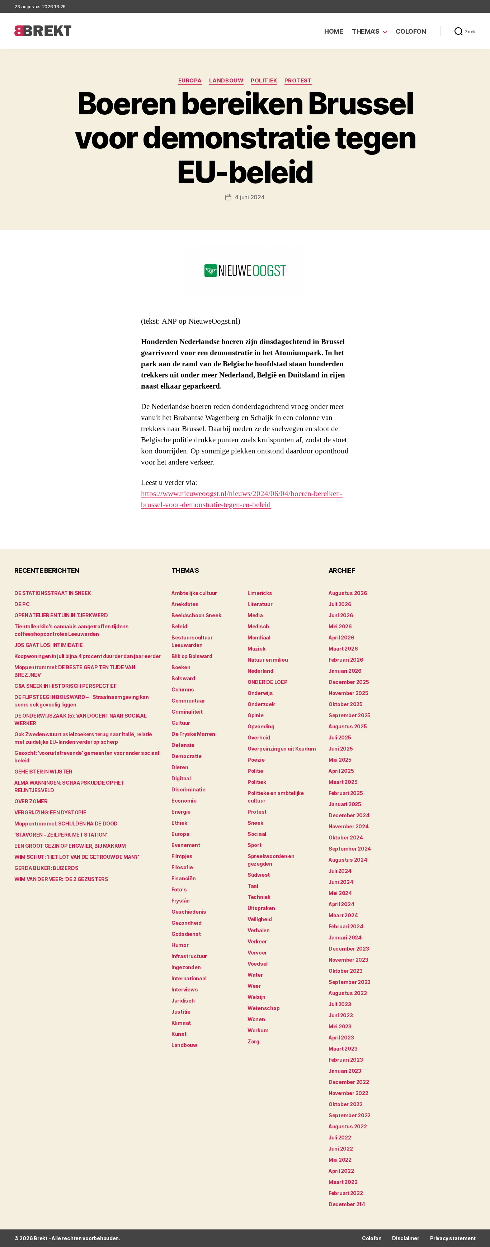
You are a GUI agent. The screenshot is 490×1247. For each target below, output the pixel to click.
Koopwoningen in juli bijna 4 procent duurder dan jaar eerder (87, 656)
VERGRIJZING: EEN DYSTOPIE (50, 812)
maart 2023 (343, 1049)
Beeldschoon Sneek (196, 615)
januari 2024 (345, 937)
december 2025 (349, 682)
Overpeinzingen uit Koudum (282, 749)
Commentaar (188, 701)
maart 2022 (343, 1182)
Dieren (179, 767)
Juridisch (183, 1001)
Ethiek (179, 823)
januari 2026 (345, 671)
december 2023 (349, 949)
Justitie (180, 1012)
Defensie (182, 745)
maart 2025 (343, 782)
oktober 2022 (346, 1104)
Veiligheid (260, 919)
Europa (190, 80)
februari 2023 (346, 1060)
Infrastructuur (189, 956)
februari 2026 (346, 660)
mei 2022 (340, 1160)
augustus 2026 (348, 593)
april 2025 (341, 771)
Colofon (411, 31)
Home (333, 31)
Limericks (260, 593)
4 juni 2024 (249, 197)
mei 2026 (340, 626)
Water (255, 975)
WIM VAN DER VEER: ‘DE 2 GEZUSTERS (61, 879)
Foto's (179, 889)
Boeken (180, 667)
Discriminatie (188, 789)
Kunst (179, 1034)
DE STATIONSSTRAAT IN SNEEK (52, 593)
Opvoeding (261, 726)
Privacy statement (453, 1238)
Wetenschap (263, 1008)
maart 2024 (343, 915)
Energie (180, 812)
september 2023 (350, 982)
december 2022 (349, 1082)
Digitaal (181, 778)
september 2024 (350, 849)
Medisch (258, 626)
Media (255, 615)
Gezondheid (186, 923)
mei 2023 (340, 1026)
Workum (258, 1030)
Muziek (256, 649)
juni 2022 (341, 1149)
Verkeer (257, 941)
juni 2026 (341, 615)
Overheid (259, 737)
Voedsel (258, 964)
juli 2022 (340, 1137)
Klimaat (181, 1023)
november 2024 (349, 826)
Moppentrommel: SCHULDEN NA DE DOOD (66, 823)
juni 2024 (341, 882)
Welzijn (256, 997)
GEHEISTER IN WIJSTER (43, 771)
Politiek (264, 80)
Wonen (256, 1019)
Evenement (185, 845)
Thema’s (366, 31)
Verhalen (259, 930)
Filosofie (182, 867)
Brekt (40, 1238)
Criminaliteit (187, 712)
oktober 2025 (346, 704)
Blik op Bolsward (191, 656)
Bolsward (183, 678)
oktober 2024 (346, 837)
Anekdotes (185, 604)
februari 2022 (346, 1193)
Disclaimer (405, 1238)
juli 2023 (340, 1004)
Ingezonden (186, 967)
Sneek (255, 823)
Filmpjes (182, 856)
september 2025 (350, 715)
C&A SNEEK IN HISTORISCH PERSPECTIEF (65, 686)
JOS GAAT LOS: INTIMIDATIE (48, 645)
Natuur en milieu (268, 660)
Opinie (255, 715)
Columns (182, 689)
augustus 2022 (348, 1126)
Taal (253, 886)
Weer (254, 986)
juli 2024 (340, 871)
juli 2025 (340, 737)
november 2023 (348, 960)
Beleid (179, 626)
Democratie (186, 756)
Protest (298, 80)
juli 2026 (340, 604)
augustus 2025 (348, 726)
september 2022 (350, 1115)
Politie (255, 771)
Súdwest (259, 875)
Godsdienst (186, 934)
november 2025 (348, 693)
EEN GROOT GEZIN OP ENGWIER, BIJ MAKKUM (70, 846)
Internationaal (189, 978)
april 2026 (341, 637)
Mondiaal (259, 637)
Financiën (183, 878)
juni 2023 (341, 1015)
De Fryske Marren (193, 734)
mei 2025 (340, 760)
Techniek (259, 897)
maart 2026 (343, 649)
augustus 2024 (348, 860)
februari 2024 (346, 926)
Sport (255, 845)
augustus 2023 (348, 993)
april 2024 (341, 904)
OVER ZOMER (31, 801)
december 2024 (349, 815)
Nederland (260, 671)
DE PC (21, 604)
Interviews (184, 989)
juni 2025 (341, 749)
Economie (184, 801)
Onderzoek (261, 704)
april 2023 (341, 1037)
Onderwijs (260, 693)
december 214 (347, 1204)
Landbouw (226, 80)
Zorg (253, 1041)
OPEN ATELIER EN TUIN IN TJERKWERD (61, 615)
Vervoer (257, 952)
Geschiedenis (188, 912)
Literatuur (260, 604)
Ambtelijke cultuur (194, 593)
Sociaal (257, 834)
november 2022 (348, 1093)
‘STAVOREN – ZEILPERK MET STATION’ (60, 835)
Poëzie (256, 760)
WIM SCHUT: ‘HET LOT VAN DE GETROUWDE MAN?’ (76, 857)
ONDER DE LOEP (268, 682)
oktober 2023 (346, 971)
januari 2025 (345, 804)
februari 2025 (346, 793)
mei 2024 (340, 893)
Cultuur (180, 723)
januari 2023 (345, 1071)
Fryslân (180, 901)
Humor (180, 945)
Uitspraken (261, 908)
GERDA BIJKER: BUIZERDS (46, 868)
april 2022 (341, 1171)
